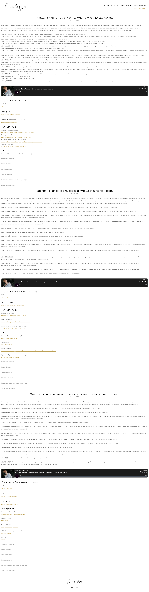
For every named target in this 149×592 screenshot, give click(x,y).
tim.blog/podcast (7, 344)
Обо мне (129, 5)
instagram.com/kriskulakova (10, 357)
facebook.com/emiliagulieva (10, 496)
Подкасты (114, 5)
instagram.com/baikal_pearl (10, 338)
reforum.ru (4, 520)
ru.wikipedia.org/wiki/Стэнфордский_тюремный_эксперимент (21, 141)
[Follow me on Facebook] (74, 587)
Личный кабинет (140, 5)
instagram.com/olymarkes (9, 526)
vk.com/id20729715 (7, 488)
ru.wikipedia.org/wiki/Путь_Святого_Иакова (15, 322)
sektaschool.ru (6, 533)
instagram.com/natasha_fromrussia (12, 305)
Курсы (106, 5)
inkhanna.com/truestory (9, 122)
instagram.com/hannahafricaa (11, 114)
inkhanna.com (5, 106)
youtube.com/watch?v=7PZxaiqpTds (13, 328)
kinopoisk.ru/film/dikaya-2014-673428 (13, 315)
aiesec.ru (4, 539)
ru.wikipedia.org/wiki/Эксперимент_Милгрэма (16, 137)
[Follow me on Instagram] (72, 587)
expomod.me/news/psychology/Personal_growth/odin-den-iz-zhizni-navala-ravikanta (28, 351)
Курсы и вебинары (139, 8)
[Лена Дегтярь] (15, 7)
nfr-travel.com (6, 297)
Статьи (122, 5)
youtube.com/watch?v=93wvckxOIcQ (13, 146)
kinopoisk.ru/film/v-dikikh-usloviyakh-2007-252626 (17, 132)
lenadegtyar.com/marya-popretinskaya (13, 514)
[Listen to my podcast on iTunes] (77, 587)
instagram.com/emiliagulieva (10, 504)
